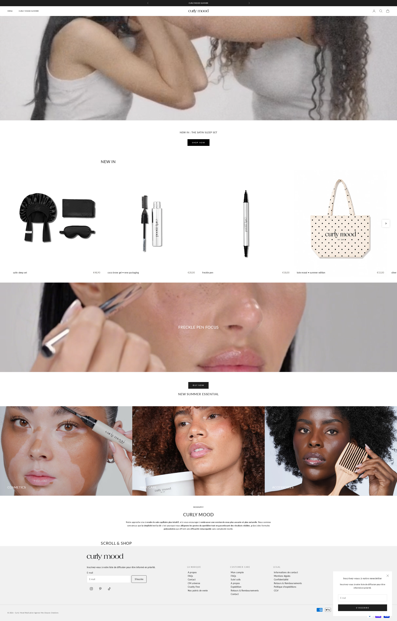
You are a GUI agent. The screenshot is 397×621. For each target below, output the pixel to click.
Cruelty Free (194, 586)
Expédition (236, 586)
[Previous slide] (11, 223)
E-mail (90, 572)
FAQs (190, 576)
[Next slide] (386, 223)
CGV (276, 590)
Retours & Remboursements (245, 590)
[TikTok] (109, 589)
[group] (56, 223)
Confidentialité (281, 579)
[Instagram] (91, 589)
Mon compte (237, 572)
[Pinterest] (100, 589)
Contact (192, 579)
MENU (10, 11)
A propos (192, 572)
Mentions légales (282, 576)
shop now (198, 142)
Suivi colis (236, 579)
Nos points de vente (198, 590)
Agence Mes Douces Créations (46, 613)
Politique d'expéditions (285, 586)
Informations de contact (286, 572)
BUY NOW (198, 385)
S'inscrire (362, 608)
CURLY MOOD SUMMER (29, 11)
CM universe (194, 583)
